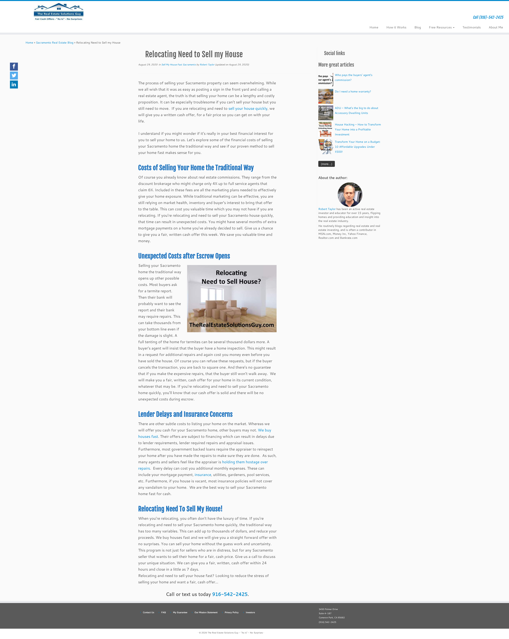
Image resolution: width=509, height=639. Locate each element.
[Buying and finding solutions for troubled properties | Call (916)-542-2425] (59, 13)
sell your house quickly (247, 108)
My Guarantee (180, 612)
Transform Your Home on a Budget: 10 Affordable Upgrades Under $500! (357, 146)
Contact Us (148, 612)
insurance (203, 474)
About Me (496, 27)
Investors (250, 612)
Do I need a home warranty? (353, 91)
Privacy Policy (232, 612)
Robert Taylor (207, 64)
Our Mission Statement (206, 612)
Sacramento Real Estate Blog (54, 42)
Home (373, 27)
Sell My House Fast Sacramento (178, 64)
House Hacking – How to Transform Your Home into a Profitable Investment (358, 129)
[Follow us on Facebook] (135, 18)
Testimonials (471, 27)
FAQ (163, 612)
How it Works (396, 27)
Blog (417, 27)
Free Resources (441, 27)
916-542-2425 (230, 594)
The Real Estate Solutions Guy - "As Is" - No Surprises (235, 632)
